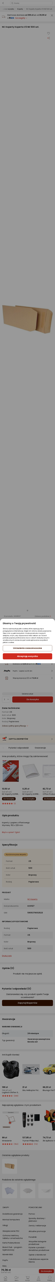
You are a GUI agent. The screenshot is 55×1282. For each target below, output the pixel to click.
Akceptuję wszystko (27, 656)
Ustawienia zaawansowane (27, 648)
